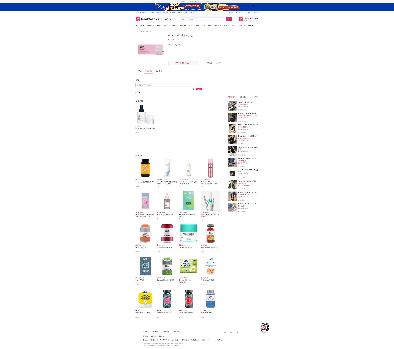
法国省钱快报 (176, 340)
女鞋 (190, 25)
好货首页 (141, 25)
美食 (233, 25)
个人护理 (173, 25)
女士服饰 (182, 25)
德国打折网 (185, 340)
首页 (136, 12)
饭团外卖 (219, 340)
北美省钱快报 (154, 340)
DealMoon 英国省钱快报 (147, 18)
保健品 (226, 25)
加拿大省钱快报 (165, 340)
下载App (248, 13)
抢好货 (158, 12)
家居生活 (242, 25)
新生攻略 (151, 12)
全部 (256, 97)
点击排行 (165, 12)
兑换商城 (192, 12)
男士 (209, 25)
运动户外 (218, 25)
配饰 (197, 25)
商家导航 (172, 12)
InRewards (210, 340)
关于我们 (146, 332)
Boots (170, 45)
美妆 (165, 25)
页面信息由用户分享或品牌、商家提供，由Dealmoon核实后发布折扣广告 (163, 343)
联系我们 (239, 12)
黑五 (203, 340)
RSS (237, 332)
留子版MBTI (143, 12)
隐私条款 (161, 336)
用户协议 (153, 336)
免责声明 (166, 332)
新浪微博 (224, 332)
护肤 (158, 25)
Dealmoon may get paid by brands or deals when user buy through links (163, 345)
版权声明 (176, 332)
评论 (199, 89)
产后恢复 (177, 45)
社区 (186, 12)
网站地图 (145, 336)
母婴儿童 (148, 31)
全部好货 (150, 25)
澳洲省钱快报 (195, 340)
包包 (203, 25)
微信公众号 (230, 332)
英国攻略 (180, 12)
